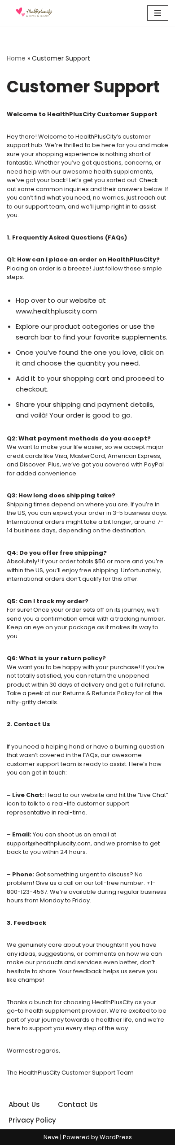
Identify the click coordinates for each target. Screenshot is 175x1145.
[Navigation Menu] (157, 13)
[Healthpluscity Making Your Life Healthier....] (34, 13)
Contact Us (78, 1104)
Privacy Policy (32, 1120)
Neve (51, 1137)
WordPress (116, 1137)
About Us (24, 1104)
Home (16, 58)
